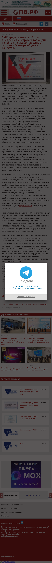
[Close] (46, 262)
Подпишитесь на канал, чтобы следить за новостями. (26, 287)
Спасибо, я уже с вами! (26, 297)
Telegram (26, 281)
